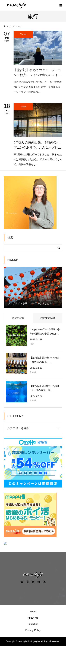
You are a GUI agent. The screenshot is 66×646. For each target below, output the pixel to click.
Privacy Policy (33, 630)
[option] (33, 287)
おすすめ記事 (47, 317)
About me (33, 617)
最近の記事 (18, 317)
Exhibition (33, 623)
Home (33, 611)
